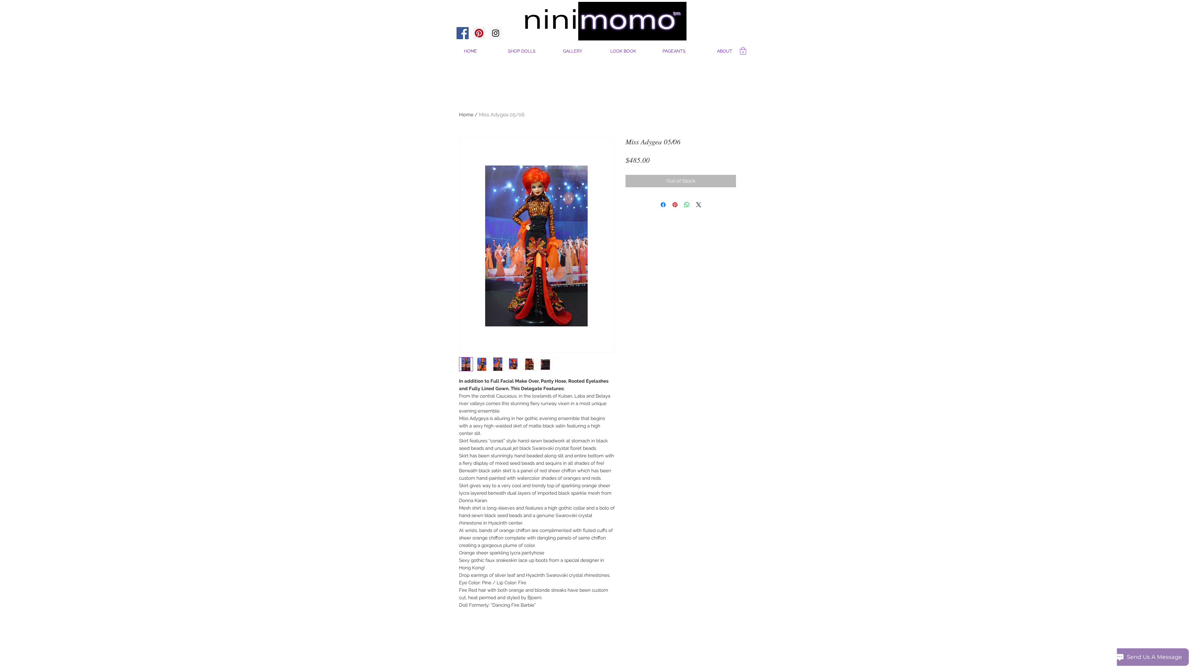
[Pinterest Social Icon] (479, 33)
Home (466, 115)
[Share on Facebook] (663, 204)
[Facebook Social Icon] (463, 33)
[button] (724, 51)
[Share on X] (698, 204)
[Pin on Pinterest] (675, 204)
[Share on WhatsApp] (687, 204)
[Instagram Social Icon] (496, 33)
